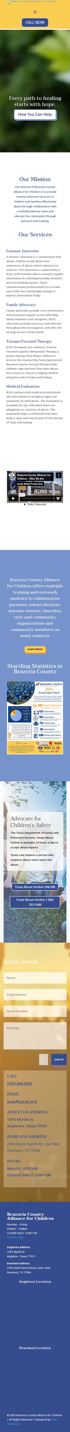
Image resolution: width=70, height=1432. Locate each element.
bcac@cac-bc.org (22, 1101)
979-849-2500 (15, 1237)
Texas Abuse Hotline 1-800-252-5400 (35, 902)
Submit (59, 1059)
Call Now (35, 22)
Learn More (35, 649)
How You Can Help (35, 114)
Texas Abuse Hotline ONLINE (35, 887)
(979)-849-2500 (19, 1083)
